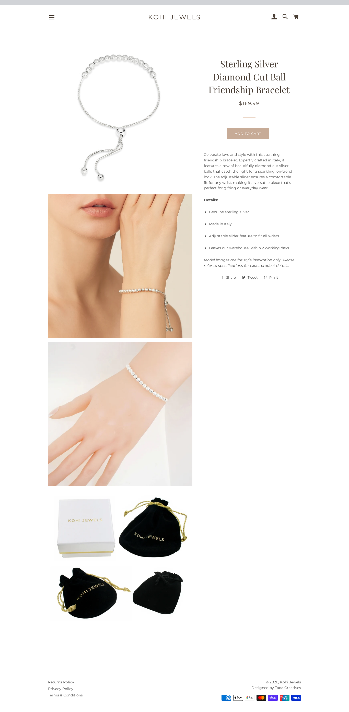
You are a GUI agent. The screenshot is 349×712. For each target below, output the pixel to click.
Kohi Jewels (174, 17)
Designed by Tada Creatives (276, 687)
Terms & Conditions (65, 695)
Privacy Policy (60, 688)
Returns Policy (61, 682)
